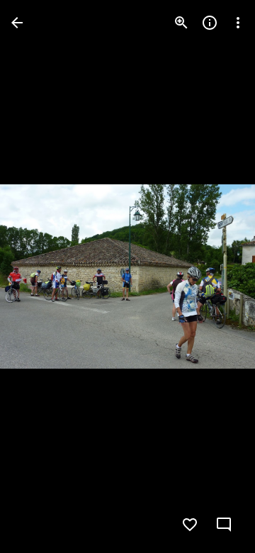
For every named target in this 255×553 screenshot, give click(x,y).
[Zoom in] (181, 23)
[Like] (189, 524)
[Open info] (210, 23)
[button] (40, 276)
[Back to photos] (17, 23)
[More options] (238, 23)
